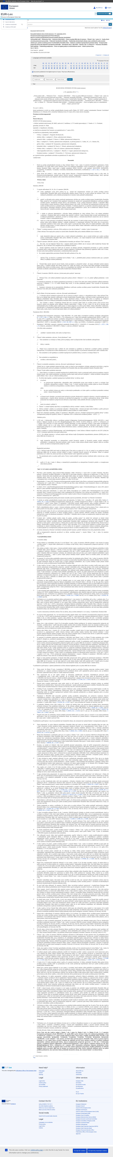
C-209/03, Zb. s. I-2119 (73, 711)
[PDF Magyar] (82, 68)
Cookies (41, 1128)
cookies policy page (36, 1150)
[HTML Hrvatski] (71, 65)
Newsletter (78, 1072)
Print (108, 20)
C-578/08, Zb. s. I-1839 (87, 858)
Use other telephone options (46, 1106)
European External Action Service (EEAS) (86, 1117)
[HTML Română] (96, 65)
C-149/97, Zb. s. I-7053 (93, 960)
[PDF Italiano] (74, 68)
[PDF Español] (46, 68)
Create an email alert (11, 24)
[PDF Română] (96, 68)
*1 (77, 91)
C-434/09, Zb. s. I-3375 (69, 791)
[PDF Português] (93, 68)
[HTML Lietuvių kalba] (79, 65)
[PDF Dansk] (51, 68)
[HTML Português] (93, 65)
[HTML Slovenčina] (98, 65)
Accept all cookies (79, 1150)
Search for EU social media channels (48, 1116)
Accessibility (42, 1084)
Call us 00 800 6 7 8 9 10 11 (45, 1104)
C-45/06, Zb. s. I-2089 (72, 595)
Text (34, 84)
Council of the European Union (83, 1107)
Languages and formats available (42, 58)
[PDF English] (62, 68)
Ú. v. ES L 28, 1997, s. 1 (67, 322)
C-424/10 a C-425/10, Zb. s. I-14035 (71, 794)
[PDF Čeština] (49, 68)
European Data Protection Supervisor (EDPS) (87, 1126)
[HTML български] (43, 65)
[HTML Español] (46, 65)
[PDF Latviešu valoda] (76, 68)
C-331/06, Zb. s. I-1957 (63, 702)
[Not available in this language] (68, 65)
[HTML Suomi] (104, 65)
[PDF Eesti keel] (57, 68)
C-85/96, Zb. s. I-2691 (96, 707)
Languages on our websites (46, 1122)
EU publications (80, 1088)
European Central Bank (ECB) (83, 1113)
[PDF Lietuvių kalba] (79, 68)
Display (70, 79)
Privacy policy (42, 1124)
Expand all (98, 55)
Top (34, 1057)
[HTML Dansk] (51, 65)
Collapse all (106, 55)
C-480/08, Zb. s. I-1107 (52, 742)
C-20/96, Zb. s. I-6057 (92, 784)
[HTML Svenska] (107, 65)
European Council (80, 1106)
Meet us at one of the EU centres (47, 1109)
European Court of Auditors (82, 1115)
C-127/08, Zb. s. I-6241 (66, 789)
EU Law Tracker (80, 1093)
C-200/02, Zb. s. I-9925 (75, 731)
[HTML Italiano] (74, 65)
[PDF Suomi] (104, 68)
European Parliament (81, 1104)
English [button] (109, 7)
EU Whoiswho (79, 1086)
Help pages (41, 1071)
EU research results (81, 1084)
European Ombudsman (81, 1124)
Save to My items (10, 22)
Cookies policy (42, 1082)
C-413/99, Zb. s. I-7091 (52, 808)
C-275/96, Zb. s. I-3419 (84, 679)
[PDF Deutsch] (54, 68)
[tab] (70, 58)
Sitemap (41, 1074)
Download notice (10, 19)
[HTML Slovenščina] (101, 65)
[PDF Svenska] (107, 68)
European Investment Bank (82, 1122)
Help (103, 20)
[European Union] (6, 1101)
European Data (79, 1081)
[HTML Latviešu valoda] (76, 65)
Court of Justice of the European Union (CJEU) (87, 1111)
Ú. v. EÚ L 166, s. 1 (43, 317)
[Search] (110, 24)
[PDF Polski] (90, 68)
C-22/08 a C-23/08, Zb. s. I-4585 (79, 819)
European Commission (81, 1109)
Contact (41, 1072)
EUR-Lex (7, 14)
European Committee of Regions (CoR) (85, 1120)
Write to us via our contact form (46, 1107)
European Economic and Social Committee (86, 1119)
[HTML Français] (65, 65)
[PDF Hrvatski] (71, 68)
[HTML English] (62, 65)
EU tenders (78, 1082)
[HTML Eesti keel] (57, 65)
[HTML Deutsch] (54, 65)
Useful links (79, 1074)
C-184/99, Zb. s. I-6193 (67, 709)
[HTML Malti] (85, 65)
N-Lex (77, 1091)
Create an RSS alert (10, 27)
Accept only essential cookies (97, 1150)
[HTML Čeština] (49, 65)
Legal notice (42, 1081)
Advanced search (107, 27)
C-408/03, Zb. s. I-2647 (43, 810)
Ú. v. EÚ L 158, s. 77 (96, 169)
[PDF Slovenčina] (98, 68)
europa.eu (13, 1103)
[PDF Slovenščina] (101, 68)
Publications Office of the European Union (26, 1070)
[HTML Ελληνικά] (60, 65)
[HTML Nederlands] (87, 65)
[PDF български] (43, 68)
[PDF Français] (65, 68)
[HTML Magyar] (82, 65)
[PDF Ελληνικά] (60, 68)
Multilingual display (38, 76)
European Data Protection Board (84, 1128)
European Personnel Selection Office (85, 1130)
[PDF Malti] (85, 68)
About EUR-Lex (79, 1071)
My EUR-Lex (99, 7)
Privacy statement (43, 1086)
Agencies (78, 1133)
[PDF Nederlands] (87, 68)
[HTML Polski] (90, 65)
